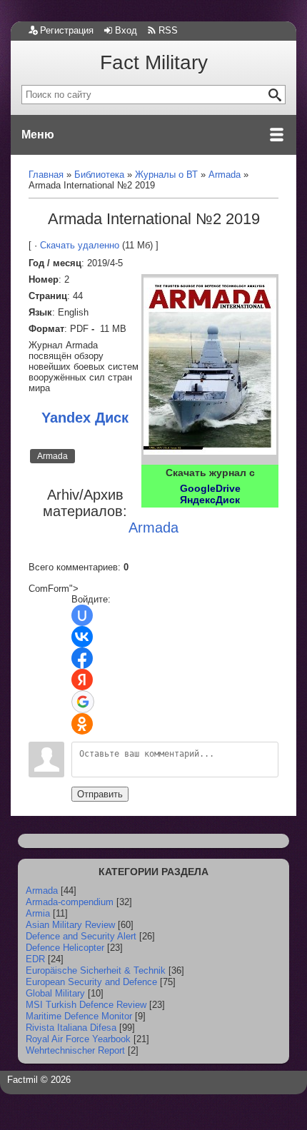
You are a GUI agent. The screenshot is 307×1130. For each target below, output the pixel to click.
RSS (168, 30)
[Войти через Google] (82, 701)
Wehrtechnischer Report (75, 1050)
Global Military (55, 993)
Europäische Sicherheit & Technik (96, 970)
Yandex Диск (85, 417)
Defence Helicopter (65, 947)
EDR (35, 959)
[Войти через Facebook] (82, 658)
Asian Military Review (70, 924)
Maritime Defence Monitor (79, 1016)
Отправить (100, 794)
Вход (126, 30)
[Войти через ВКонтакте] (82, 636)
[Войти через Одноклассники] (82, 724)
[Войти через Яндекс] (82, 679)
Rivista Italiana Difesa (71, 1027)
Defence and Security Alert (81, 936)
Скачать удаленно (79, 245)
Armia (38, 913)
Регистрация (67, 30)
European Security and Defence (91, 982)
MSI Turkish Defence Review (86, 1004)
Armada (52, 456)
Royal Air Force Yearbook (78, 1039)
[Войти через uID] (82, 615)
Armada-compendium (70, 902)
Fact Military (154, 62)
